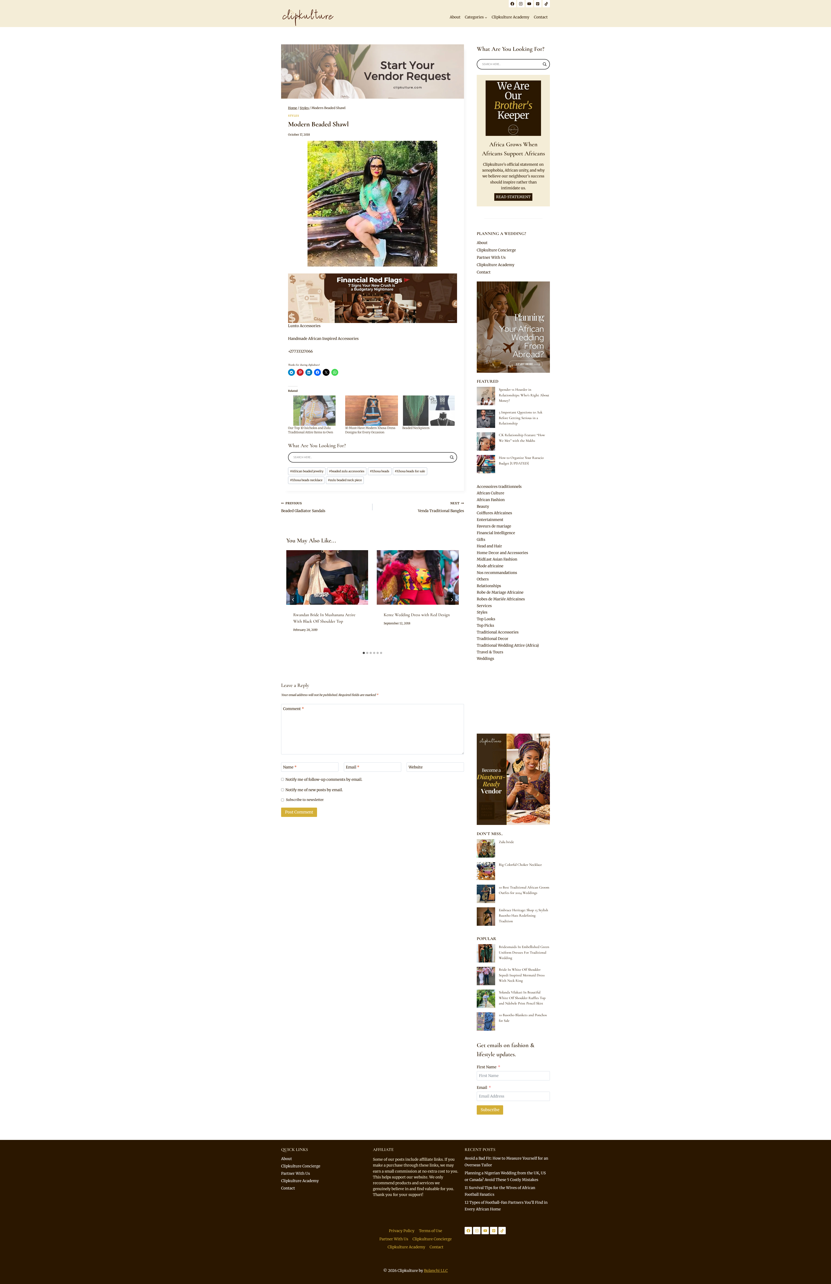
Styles (293, 115)
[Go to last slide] (293, 600)
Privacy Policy (401, 1230)
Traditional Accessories (498, 632)
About (455, 17)
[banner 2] (372, 298)
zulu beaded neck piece (345, 480)
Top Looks (486, 619)
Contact (541, 17)
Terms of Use (430, 1230)
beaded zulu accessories (346, 471)
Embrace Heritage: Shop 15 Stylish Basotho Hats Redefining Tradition (523, 915)
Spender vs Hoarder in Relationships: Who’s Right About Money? (524, 395)
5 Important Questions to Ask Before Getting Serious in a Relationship (520, 418)
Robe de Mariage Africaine (500, 592)
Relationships (489, 585)
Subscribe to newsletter (305, 800)
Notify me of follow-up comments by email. (323, 779)
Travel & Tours (490, 652)
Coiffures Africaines (494, 513)
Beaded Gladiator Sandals (303, 507)
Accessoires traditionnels (499, 486)
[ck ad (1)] (372, 71)
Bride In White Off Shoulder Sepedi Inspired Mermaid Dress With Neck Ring (522, 975)
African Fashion (491, 499)
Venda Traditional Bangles (441, 507)
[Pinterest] (537, 3)
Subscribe (490, 1109)
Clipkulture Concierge (496, 250)
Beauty (483, 506)
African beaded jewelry (307, 471)
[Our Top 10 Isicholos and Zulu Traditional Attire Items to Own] (314, 410)
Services (484, 605)
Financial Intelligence (496, 532)
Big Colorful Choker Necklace (520, 864)
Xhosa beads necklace (306, 480)
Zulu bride (506, 842)
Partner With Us (491, 257)
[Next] (451, 600)
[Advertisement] (513, 697)
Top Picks (485, 625)
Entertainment (490, 519)
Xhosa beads (379, 471)
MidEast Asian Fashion (497, 559)
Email (352, 767)
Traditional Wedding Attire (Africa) (508, 645)
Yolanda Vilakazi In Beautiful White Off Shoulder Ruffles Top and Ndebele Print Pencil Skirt (522, 998)
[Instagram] (521, 3)
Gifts (481, 539)
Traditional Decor (492, 638)
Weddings (485, 658)
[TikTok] (546, 3)
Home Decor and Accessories (502, 552)
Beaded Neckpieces (416, 428)
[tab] (364, 653)
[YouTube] (529, 3)
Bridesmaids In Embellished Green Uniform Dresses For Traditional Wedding (524, 952)
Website (416, 767)
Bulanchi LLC (436, 1270)
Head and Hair (489, 546)
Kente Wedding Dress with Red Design (417, 614)
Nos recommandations (497, 572)
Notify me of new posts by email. (314, 789)
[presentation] (327, 577)
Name (290, 767)
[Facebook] (512, 3)
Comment (293, 708)
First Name (486, 1067)
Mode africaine (490, 566)
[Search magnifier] (452, 457)
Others (483, 579)
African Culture (490, 493)
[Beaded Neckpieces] (428, 410)
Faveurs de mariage (494, 526)
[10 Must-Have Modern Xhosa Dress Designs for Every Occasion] (371, 410)
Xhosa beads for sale (410, 471)
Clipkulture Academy (510, 17)
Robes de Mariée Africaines (501, 599)
